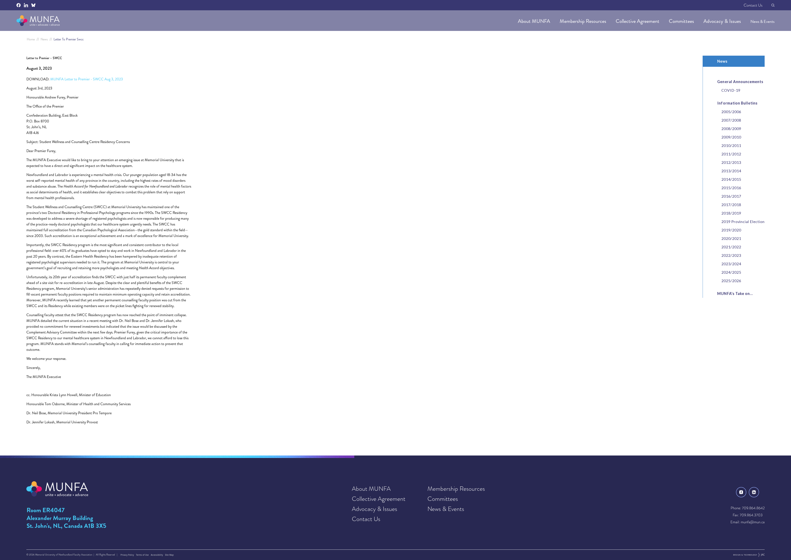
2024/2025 (731, 272)
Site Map (169, 554)
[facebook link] (741, 492)
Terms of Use (142, 554)
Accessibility (157, 554)
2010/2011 (731, 145)
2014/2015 (731, 179)
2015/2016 (731, 187)
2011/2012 (731, 154)
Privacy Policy (127, 554)
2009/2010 (731, 137)
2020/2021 (731, 238)
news (44, 39)
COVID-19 (730, 90)
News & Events (762, 21)
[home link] (38, 20)
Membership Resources (583, 21)
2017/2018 (731, 204)
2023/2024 (731, 264)
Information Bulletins (737, 103)
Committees (682, 21)
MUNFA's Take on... (735, 293)
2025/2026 (731, 280)
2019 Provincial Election (743, 221)
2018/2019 (731, 213)
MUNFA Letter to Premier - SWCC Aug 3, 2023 (86, 79)
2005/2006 (731, 111)
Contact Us (753, 5)
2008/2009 (731, 128)
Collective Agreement (638, 21)
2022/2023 (731, 255)
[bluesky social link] (33, 5)
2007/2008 (731, 120)
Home (31, 39)
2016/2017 (731, 196)
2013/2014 (731, 171)
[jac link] (749, 555)
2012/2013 (731, 162)
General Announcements (740, 81)
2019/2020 (731, 230)
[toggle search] (773, 5)
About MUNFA (534, 21)
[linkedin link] (754, 492)
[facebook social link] (18, 5)
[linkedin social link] (26, 5)
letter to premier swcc (69, 39)
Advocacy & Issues (722, 21)
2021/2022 (731, 247)
